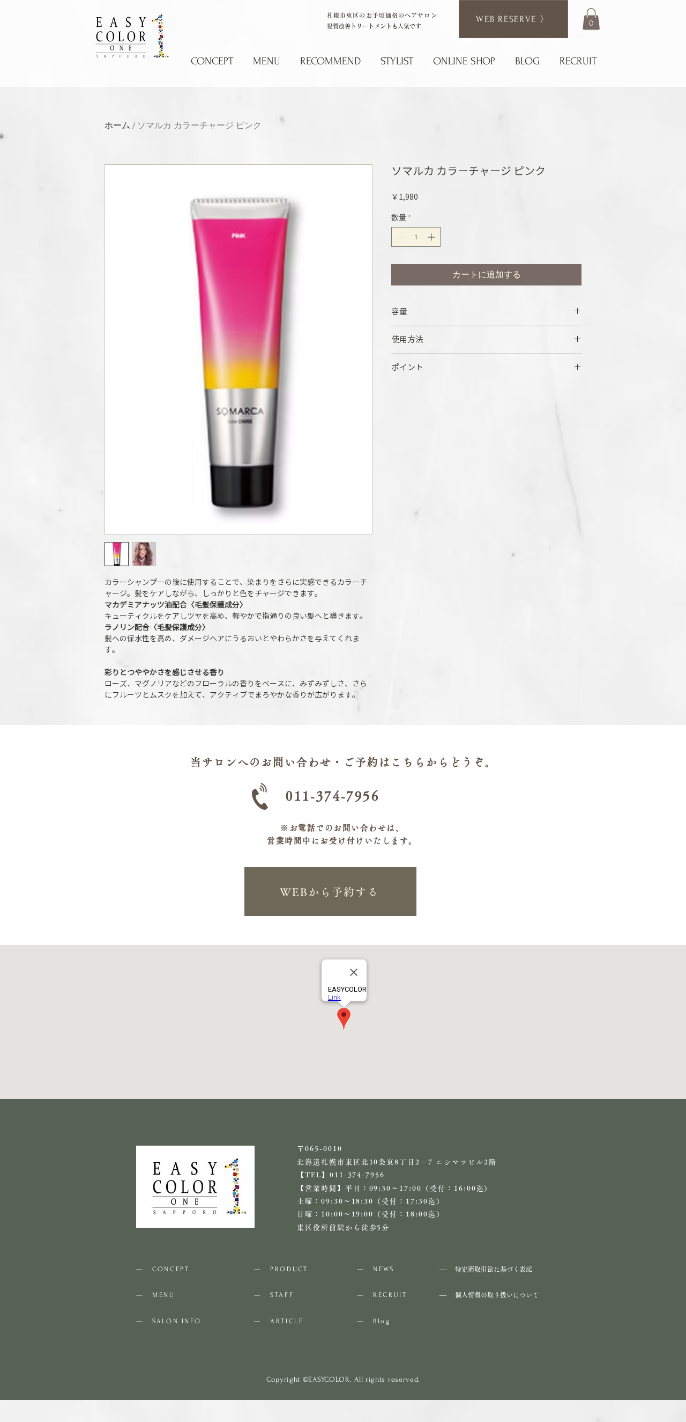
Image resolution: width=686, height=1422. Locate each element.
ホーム (117, 125)
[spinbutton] (416, 237)
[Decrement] (399, 237)
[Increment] (432, 237)
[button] (591, 19)
